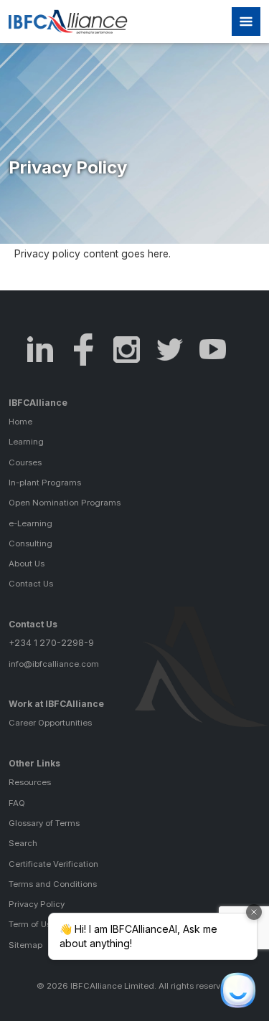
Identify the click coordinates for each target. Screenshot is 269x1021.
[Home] (75, 21)
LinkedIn (40, 349)
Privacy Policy (37, 904)
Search (23, 843)
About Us (26, 564)
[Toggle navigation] (246, 21)
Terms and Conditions (53, 884)
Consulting (30, 543)
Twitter (169, 349)
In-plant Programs (45, 483)
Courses (25, 462)
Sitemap (25, 945)
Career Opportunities (50, 723)
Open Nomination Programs (65, 503)
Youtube (212, 349)
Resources (30, 782)
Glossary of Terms (44, 823)
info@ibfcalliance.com (54, 664)
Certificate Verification (53, 864)
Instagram (126, 349)
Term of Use (32, 924)
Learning (26, 442)
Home (20, 422)
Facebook (83, 349)
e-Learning (30, 523)
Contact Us (31, 584)
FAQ (17, 803)
